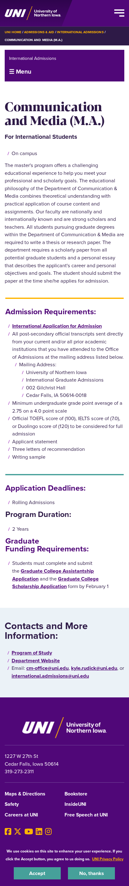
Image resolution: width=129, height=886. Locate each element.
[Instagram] (48, 831)
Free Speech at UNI (86, 815)
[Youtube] (28, 831)
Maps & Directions (25, 794)
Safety (12, 804)
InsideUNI (75, 804)
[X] (18, 831)
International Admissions (80, 32)
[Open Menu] (119, 13)
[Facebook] (8, 831)
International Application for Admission (57, 326)
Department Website (36, 660)
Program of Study (32, 652)
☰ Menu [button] (20, 71)
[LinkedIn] (39, 831)
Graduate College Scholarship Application (55, 582)
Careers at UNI (21, 815)
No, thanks (91, 873)
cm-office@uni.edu (47, 668)
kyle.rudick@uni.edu (94, 668)
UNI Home (13, 32)
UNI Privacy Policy (107, 859)
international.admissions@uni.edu (50, 676)
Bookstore (75, 794)
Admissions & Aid (39, 32)
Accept (37, 873)
